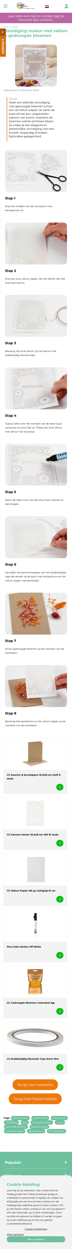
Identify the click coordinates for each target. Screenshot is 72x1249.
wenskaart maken (15, 1131)
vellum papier (59, 1118)
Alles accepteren (36, 1239)
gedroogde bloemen (16, 1126)
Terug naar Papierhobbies (35, 1099)
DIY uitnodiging (56, 1131)
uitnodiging (11, 1122)
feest (24, 1122)
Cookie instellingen (36, 1229)
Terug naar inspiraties (35, 1085)
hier (57, 16)
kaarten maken (20, 1118)
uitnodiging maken (41, 1122)
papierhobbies (40, 1118)
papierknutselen (39, 1126)
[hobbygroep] (25, 6)
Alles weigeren (15, 1234)
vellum (59, 1122)
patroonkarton (36, 1131)
